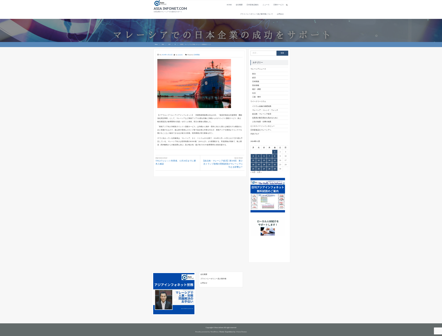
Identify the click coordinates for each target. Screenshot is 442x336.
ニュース (266, 5)
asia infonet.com (170, 8)
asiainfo (180, 55)
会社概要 (239, 5)
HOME (229, 5)
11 (253, 160)
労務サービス (278, 5)
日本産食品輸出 (253, 5)
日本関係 (197, 55)
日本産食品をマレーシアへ (260, 130)
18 (253, 164)
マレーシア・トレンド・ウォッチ (265, 110)
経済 (254, 78)
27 (264, 169)
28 (269, 169)
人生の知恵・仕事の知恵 (261, 122)
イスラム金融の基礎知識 (261, 106)
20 (264, 164)
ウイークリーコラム (258, 101)
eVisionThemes (241, 332)
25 (253, 169)
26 (259, 169)
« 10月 (252, 172)
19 (259, 164)
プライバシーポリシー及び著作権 (213, 279)
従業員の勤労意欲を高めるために (265, 118)
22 (275, 164)
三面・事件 (256, 97)
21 (269, 164)
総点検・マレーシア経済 (261, 114)
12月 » (259, 172)
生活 (254, 93)
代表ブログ (254, 134)
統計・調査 (256, 89)
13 (264, 160)
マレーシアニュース (258, 69)
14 (269, 160)
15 (275, 160)
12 (259, 160)
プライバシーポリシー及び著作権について (256, 14)
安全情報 (255, 85)
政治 (254, 74)
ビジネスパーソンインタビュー (262, 126)
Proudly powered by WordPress (206, 332)
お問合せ (280, 14)
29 (275, 169)
